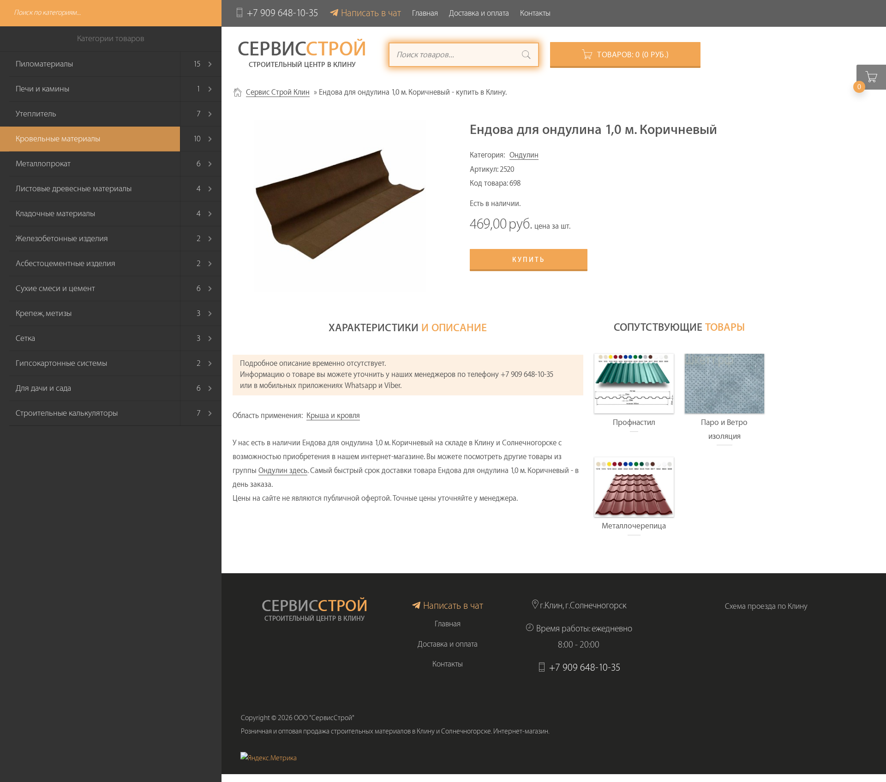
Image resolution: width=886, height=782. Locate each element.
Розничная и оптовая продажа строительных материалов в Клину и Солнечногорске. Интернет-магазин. (395, 731)
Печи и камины (42, 89)
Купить (528, 260)
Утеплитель (36, 114)
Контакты (535, 13)
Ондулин (524, 155)
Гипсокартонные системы (61, 363)
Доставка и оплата (479, 13)
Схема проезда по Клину (766, 606)
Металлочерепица (634, 525)
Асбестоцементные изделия (65, 263)
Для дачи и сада (43, 388)
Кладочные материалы (55, 213)
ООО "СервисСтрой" (324, 718)
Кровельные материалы (58, 139)
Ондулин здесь (282, 471)
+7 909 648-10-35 (282, 13)
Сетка (25, 338)
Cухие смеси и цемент (55, 288)
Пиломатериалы (44, 64)
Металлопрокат (43, 164)
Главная (425, 13)
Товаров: (633, 54)
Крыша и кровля (333, 416)
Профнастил (634, 422)
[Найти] (526, 56)
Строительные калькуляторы (67, 413)
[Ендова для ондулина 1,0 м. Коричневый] (340, 206)
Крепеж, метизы (44, 313)
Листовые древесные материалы (74, 189)
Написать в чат (371, 13)
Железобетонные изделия (62, 238)
